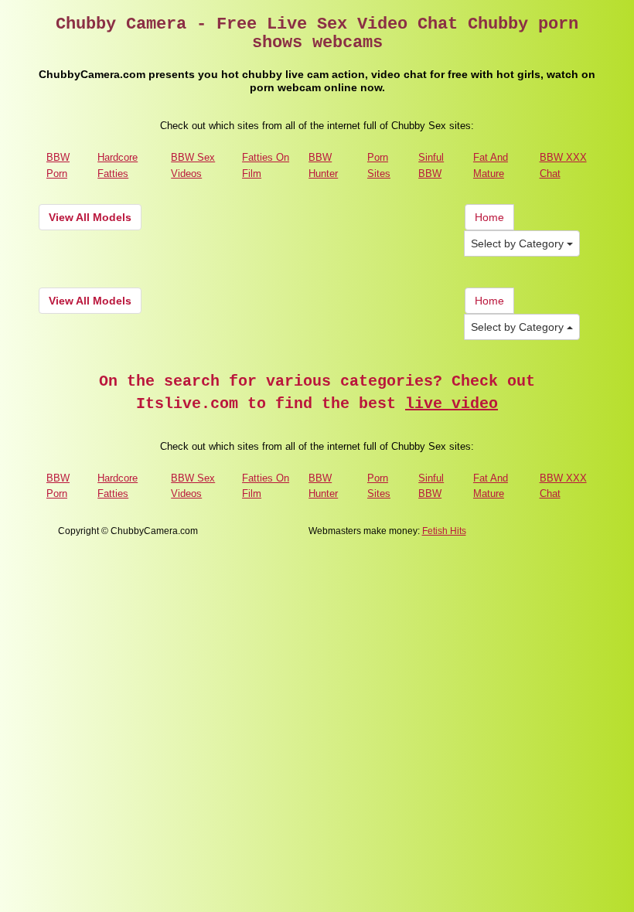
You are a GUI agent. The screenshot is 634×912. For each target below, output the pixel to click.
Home (489, 217)
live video (451, 404)
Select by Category (519, 243)
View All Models (90, 217)
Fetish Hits (444, 531)
